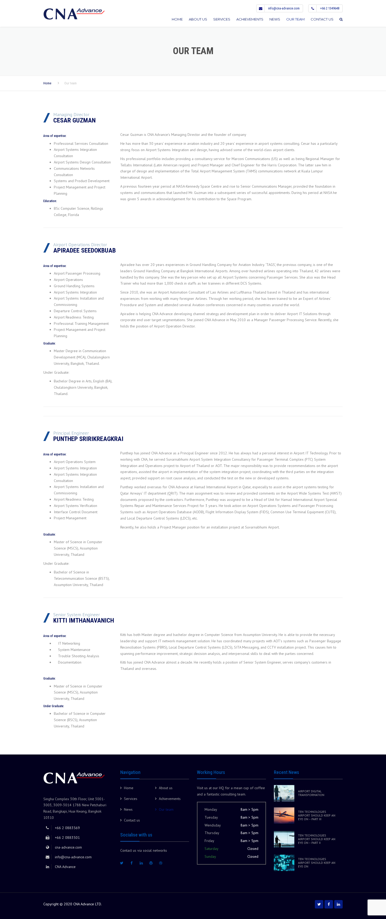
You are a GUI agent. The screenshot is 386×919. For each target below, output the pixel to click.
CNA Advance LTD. (87, 904)
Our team (295, 19)
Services (221, 19)
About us (198, 19)
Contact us (322, 19)
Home (177, 19)
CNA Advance (65, 866)
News (274, 19)
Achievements (249, 19)
